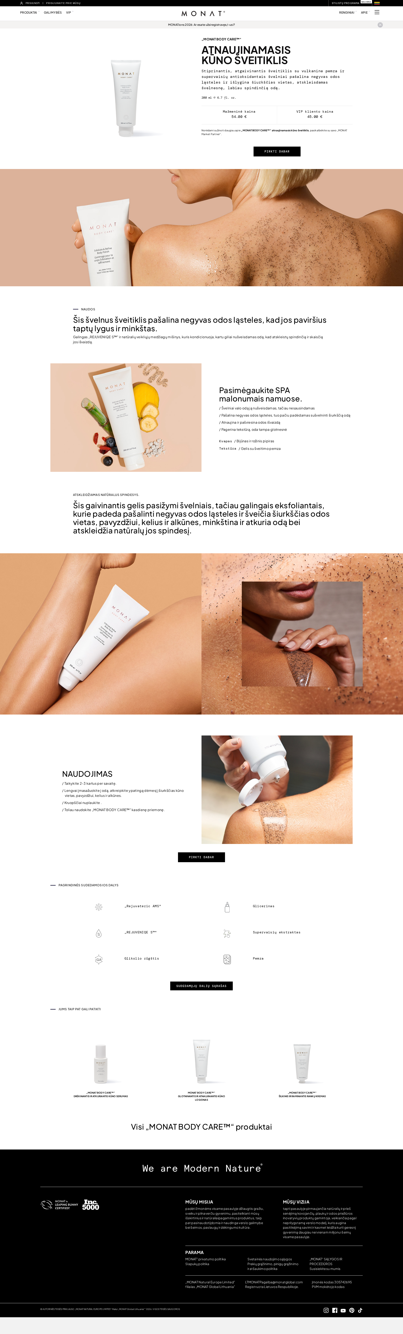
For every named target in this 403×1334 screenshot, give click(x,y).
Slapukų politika (197, 1264)
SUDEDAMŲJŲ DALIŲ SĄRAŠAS (201, 986)
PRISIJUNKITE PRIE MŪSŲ (63, 3)
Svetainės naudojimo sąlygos (269, 1259)
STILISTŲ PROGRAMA (345, 3)
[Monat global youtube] (341, 1310)
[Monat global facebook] (333, 1310)
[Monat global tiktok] (358, 1310)
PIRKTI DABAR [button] (277, 151)
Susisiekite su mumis (325, 1269)
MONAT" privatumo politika (205, 1259)
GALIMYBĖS (53, 12)
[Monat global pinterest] (350, 1310)
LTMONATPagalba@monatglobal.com (274, 1282)
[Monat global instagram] (324, 1310)
